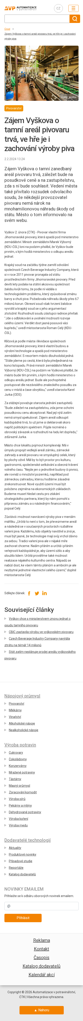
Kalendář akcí (42, 974)
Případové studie (20, 861)
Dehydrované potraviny (25, 812)
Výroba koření (18, 819)
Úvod (7, 29)
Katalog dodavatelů (22, 874)
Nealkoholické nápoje (23, 730)
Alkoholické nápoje (22, 723)
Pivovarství (16, 703)
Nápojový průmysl (22, 696)
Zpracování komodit (23, 792)
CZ (58, 8)
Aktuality (15, 848)
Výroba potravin (20, 744)
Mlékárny (15, 710)
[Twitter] (36, 593)
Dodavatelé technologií (27, 840)
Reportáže (16, 867)
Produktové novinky (22, 854)
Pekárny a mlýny (20, 805)
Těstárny (15, 779)
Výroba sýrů (17, 799)
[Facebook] (29, 593)
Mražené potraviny (22, 772)
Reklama (41, 940)
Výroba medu (18, 825)
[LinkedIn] (44, 593)
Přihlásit (23, 918)
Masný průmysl (19, 785)
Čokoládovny (18, 759)
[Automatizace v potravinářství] (25, 8)
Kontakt (41, 949)
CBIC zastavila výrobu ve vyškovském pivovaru (41, 632)
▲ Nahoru (41, 1010)
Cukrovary (16, 752)
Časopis (41, 957)
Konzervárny (18, 766)
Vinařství (15, 717)
